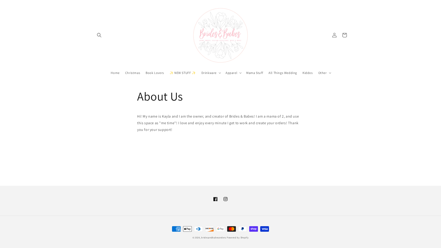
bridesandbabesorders (213, 237)
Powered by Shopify (238, 237)
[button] (99, 35)
